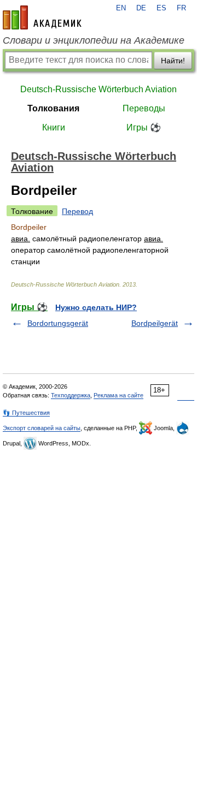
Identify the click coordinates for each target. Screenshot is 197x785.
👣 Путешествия (26, 412)
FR (181, 8)
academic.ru (42, 17)
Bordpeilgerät (154, 323)
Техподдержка (70, 395)
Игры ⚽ (143, 127)
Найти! (173, 60)
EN (121, 8)
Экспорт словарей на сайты (41, 428)
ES (161, 8)
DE (141, 8)
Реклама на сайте (118, 395)
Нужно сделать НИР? (96, 307)
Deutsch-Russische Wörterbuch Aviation (98, 89)
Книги (53, 127)
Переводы (144, 108)
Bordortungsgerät (57, 323)
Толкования (53, 108)
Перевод (77, 211)
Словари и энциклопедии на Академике (93, 40)
